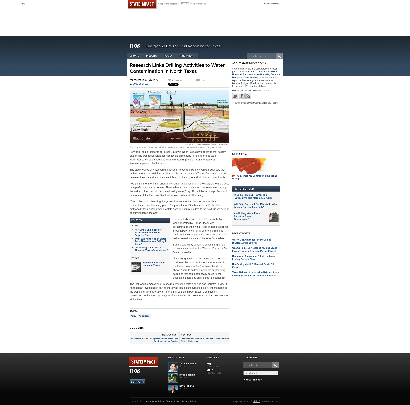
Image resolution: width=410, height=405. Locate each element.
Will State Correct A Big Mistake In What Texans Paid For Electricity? (256, 205)
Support (137, 381)
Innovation (186, 56)
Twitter (235, 96)
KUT (209, 363)
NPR (185, 3)
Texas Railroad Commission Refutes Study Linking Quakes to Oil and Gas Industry (255, 274)
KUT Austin (259, 71)
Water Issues (145, 315)
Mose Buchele (140, 83)
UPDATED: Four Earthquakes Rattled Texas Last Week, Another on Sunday (154, 340)
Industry (151, 56)
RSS (248, 96)
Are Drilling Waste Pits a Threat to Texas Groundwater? (151, 249)
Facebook (242, 96)
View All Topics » (252, 379)
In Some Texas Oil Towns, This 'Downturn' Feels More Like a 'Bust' (253, 196)
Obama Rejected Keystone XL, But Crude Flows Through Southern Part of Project (254, 249)
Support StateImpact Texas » (257, 90)
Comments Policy (155, 401)
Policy (168, 56)
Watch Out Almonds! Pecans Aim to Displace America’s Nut (251, 241)
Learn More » (237, 90)
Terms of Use (172, 401)
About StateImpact (271, 3)
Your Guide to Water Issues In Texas (154, 264)
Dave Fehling (251, 77)
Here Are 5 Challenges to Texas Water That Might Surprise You (148, 232)
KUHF (210, 370)
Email (203, 80)
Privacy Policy (189, 401)
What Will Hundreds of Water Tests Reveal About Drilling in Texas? (151, 241)
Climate (134, 56)
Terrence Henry (187, 363)
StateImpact (143, 362)
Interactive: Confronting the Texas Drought (254, 177)
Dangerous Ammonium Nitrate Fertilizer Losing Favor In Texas (253, 257)
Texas (135, 46)
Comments (177, 80)
